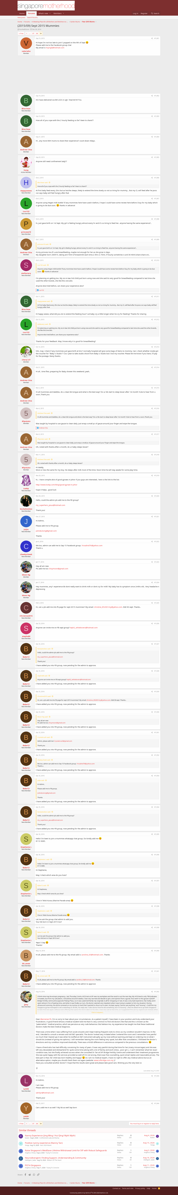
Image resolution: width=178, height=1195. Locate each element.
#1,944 (156, 1103)
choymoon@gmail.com (58, 568)
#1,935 (156, 834)
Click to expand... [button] (98, 1012)
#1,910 (156, 260)
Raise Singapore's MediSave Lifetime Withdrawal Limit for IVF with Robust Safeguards (66, 1150)
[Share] (152, 38)
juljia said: (40, 780)
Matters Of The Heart (54, 1160)
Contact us (116, 1188)
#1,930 (156, 712)
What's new (43, 13)
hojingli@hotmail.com (55, 47)
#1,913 (156, 347)
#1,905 (156, 157)
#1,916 (156, 408)
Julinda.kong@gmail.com (46, 531)
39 (41, 33)
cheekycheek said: (43, 760)
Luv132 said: (41, 265)
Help (148, 1188)
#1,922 (156, 541)
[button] (50, 13)
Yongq (27, 1145)
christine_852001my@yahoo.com (108, 607)
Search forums (32, 17)
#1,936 (156, 855)
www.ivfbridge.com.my (103, 1060)
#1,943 (156, 1076)
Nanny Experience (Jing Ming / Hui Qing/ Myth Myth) (50, 1135)
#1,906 (156, 178)
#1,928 (156, 671)
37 (33, 33)
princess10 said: (43, 244)
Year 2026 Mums (45, 1145)
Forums (31, 13)
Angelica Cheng (30, 1153)
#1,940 (156, 951)
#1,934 (156, 807)
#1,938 (156, 906)
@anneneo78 (45, 1019)
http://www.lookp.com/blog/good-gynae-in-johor (56, 484)
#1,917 (156, 434)
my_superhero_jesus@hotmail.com (50, 505)
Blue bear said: (42, 182)
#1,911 (156, 296)
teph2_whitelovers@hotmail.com (84, 627)
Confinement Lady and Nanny (49, 1138)
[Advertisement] (89, 73)
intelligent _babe (30, 1160)
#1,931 (156, 732)
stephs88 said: (42, 676)
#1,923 (156, 562)
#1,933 (156, 776)
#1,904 (156, 137)
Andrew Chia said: (43, 413)
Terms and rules (127, 1188)
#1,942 (156, 992)
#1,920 (156, 496)
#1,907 (156, 199)
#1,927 (156, 644)
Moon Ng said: (42, 717)
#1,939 (156, 927)
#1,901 (156, 38)
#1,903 (156, 116)
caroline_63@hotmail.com (92, 954)
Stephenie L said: (43, 859)
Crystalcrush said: (43, 737)
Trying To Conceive (52, 1153)
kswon (27, 1138)
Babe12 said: (41, 885)
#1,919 (156, 475)
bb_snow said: (42, 976)
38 (37, 33)
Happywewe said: (43, 301)
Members (58, 13)
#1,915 (156, 388)
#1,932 (156, 755)
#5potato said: (42, 439)
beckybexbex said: (44, 649)
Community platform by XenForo (89, 1193)
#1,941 (156, 971)
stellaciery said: (42, 324)
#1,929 (156, 692)
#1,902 (156, 96)
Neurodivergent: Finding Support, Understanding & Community (55, 1157)
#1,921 (156, 517)
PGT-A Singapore (33, 1165)
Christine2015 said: (44, 696)
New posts (21, 17)
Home (21, 13)
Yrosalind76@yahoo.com (92, 545)
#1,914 (156, 367)
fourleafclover (24, 29)
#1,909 (156, 239)
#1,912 (156, 319)
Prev (21, 33)
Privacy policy (140, 1188)
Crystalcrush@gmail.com (63, 741)
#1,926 (156, 623)
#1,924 (156, 582)
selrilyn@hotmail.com (45, 1092)
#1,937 (156, 881)
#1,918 (156, 455)
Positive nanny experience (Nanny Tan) (44, 1142)
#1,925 (156, 603)
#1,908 (156, 219)
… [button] (29, 33)
